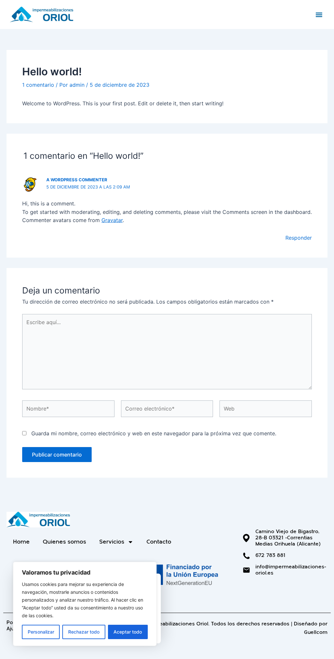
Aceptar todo (128, 632)
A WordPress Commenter (76, 179)
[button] (318, 14)
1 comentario (38, 85)
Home (21, 541)
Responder (298, 237)
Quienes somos (64, 541)
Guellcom (315, 632)
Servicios (111, 541)
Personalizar (41, 632)
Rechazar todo (83, 632)
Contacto (158, 541)
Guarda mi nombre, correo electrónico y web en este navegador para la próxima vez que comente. (153, 433)
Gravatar (112, 220)
